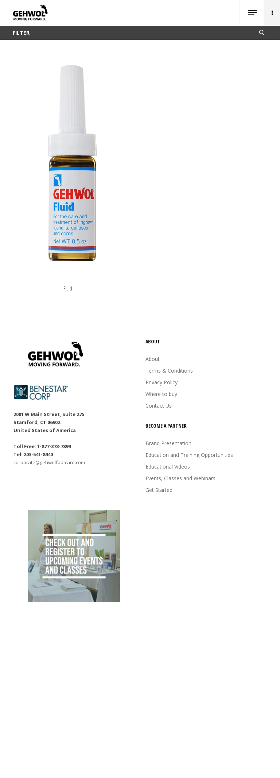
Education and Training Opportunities (189, 454)
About (152, 358)
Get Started (158, 489)
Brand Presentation (168, 443)
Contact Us (158, 405)
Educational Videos (167, 466)
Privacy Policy (161, 382)
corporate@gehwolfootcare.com (49, 462)
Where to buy (161, 393)
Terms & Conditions (169, 370)
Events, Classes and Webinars (180, 478)
